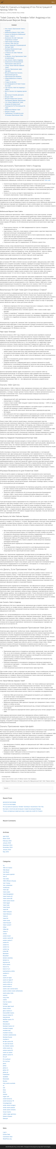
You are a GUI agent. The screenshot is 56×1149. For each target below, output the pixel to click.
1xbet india (6, 905)
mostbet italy (7, 1030)
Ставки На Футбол (10, 82)
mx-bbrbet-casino (8, 1046)
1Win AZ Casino (7, 867)
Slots (4, 1090)
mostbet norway (7, 1032)
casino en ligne (7, 977)
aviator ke (6, 944)
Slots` (4, 1092)
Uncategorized (6, 776)
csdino (5, 999)
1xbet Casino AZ (8, 896)
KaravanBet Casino (8, 1013)
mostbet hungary (8, 1028)
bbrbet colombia (8, 958)
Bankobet (6, 953)
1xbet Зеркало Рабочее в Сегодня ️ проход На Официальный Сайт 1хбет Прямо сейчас (28, 781)
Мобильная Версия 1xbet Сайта (14, 32)
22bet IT (5, 931)
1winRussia (6, 887)
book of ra (6, 966)
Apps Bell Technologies (44, 1146)
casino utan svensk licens (10, 988)
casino (5, 975)
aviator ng (6, 949)
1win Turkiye (6, 883)
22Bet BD (5, 929)
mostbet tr (6, 1039)
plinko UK (5, 1070)
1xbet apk (6, 889)
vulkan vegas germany (9, 1114)
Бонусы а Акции (10, 111)
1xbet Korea (6, 907)
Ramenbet (6, 1079)
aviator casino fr (7, 940)
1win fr (5, 876)
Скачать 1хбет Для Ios (12, 43)
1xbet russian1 (7, 925)
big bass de (6, 962)
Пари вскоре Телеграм (12, 41)
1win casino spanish (9, 874)
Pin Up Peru (6, 1061)
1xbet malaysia (7, 911)
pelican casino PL (8, 1054)
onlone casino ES (8, 1050)
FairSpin (5, 1004)
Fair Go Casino (7, 1002)
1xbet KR (5, 909)
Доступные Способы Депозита (14, 95)
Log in (4, 1132)
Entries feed (6, 1134)
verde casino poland (9, 1107)
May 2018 (6, 851)
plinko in (5, 1068)
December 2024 (7, 845)
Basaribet (6, 955)
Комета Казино (7, 1116)
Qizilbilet (5, 1076)
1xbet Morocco (7, 914)
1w (4, 865)
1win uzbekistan (7, 885)
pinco (4, 1063)
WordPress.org (7, 1139)
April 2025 (6, 836)
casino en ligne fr (8, 980)
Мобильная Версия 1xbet (12, 109)
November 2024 (7, 847)
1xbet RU (5, 918)
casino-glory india (8, 993)
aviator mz (6, 947)
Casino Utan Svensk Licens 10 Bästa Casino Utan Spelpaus (19, 779)
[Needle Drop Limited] (2, 2)
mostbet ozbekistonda (9, 1035)
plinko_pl (5, 1072)
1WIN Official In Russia (9, 881)
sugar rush (6, 1096)
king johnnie (6, 1017)
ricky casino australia (9, 1083)
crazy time (6, 997)
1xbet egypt (6, 903)
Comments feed (7, 1136)
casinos (5, 995)
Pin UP (5, 1057)
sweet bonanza (7, 1098)
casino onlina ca (7, 982)
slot (4, 1087)
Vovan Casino (7, 1112)
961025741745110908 (9, 802)
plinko (4, 1065)
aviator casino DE (8, 938)
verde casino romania (9, 1109)
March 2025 (6, 838)
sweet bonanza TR (8, 1101)
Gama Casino (7, 1008)
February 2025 (7, 841)
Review (5, 1081)
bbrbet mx (6, 960)
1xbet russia (6, 920)
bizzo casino (6, 964)
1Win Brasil (6, 870)
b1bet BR (5, 951)
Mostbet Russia (7, 1037)
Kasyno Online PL (8, 1015)
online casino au (7, 1048)
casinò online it (7, 986)
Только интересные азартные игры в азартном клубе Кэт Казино (22, 811)
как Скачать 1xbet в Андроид (14, 60)
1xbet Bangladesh (8, 894)
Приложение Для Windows (13, 76)
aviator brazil (6, 936)
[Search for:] (28, 788)
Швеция (5, 1118)
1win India (6, 878)
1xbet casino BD (7, 898)
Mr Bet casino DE (8, 1041)
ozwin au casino (7, 1052)
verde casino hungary (9, 1105)
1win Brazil (6, 872)
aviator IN (6, 942)
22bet (4, 927)
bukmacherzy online (9, 971)
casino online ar (7, 984)
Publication (6, 1074)
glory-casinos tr (7, 1010)
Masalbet (5, 1021)
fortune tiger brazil (8, 1006)
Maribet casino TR (8, 1019)
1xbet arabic (6, 892)
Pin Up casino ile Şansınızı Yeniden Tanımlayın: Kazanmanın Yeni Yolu (23, 806)
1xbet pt (5, 916)
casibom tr (6, 973)
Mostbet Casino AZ (8, 1026)
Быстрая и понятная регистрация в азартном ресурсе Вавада (22, 809)
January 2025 (7, 843)
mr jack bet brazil (8, 1043)
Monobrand (6, 1024)
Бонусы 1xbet (9, 97)
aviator (5, 933)
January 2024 (7, 849)
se (3, 1085)
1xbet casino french (8, 900)
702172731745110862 (9, 804)
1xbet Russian (7, 922)
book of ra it (6, 969)
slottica (5, 1094)
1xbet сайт (47, 180)
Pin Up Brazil (6, 1059)
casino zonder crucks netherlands (13, 991)
